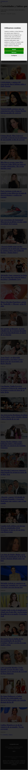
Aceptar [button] (14, 49)
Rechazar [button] (14, 52)
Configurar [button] (14, 55)
